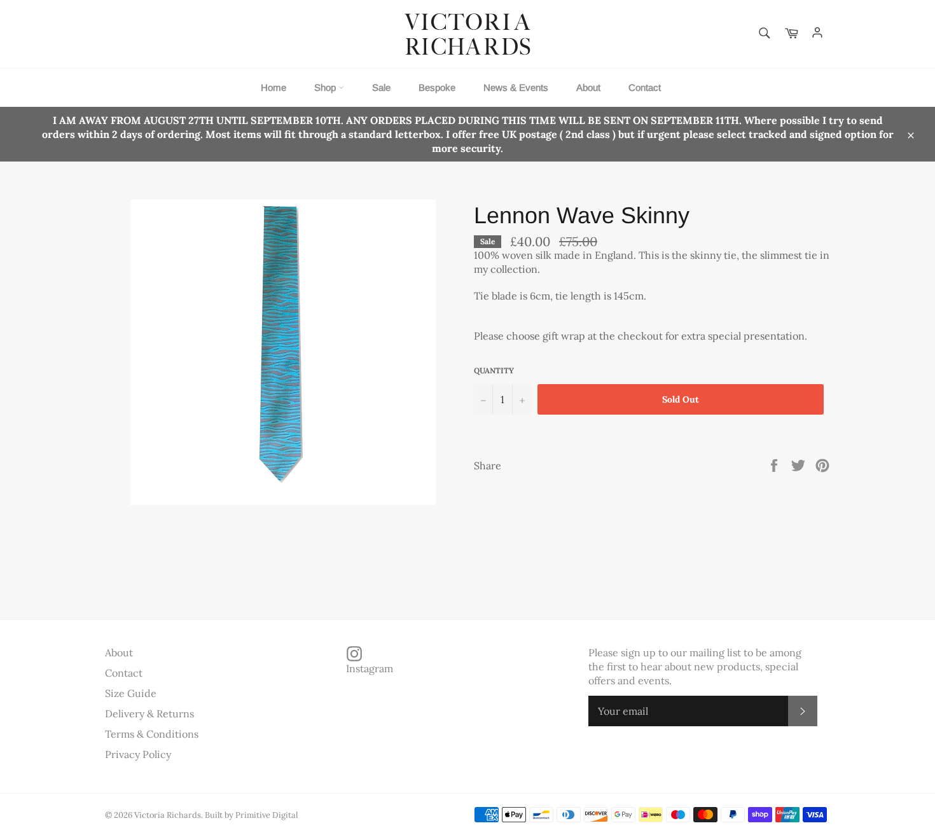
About (588, 87)
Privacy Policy (138, 754)
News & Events (515, 87)
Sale (381, 87)
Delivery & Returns (149, 713)
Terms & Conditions (151, 734)
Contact (644, 87)
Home (273, 87)
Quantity (494, 370)
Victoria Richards (167, 815)
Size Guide (130, 693)
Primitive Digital (266, 815)
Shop (326, 87)
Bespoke (437, 87)
